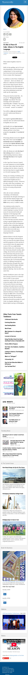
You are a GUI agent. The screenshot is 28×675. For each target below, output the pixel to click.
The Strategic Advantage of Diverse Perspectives (16, 414)
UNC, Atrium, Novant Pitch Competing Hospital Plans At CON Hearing (12, 454)
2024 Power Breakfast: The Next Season (11, 613)
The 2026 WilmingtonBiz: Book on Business (14, 581)
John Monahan (12, 416)
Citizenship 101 (9, 359)
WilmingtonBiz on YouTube (16, 655)
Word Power (8, 328)
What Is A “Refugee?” (11, 356)
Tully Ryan (11, 422)
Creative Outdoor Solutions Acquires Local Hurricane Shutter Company (14, 448)
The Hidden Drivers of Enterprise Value (14, 420)
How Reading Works (10, 325)
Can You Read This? (10, 366)
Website (5, 29)
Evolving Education (10, 322)
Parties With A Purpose (11, 344)
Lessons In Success (10, 336)
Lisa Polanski (11, 410)
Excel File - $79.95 (6, 598)
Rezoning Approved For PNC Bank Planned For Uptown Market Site (17, 442)
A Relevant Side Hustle (11, 319)
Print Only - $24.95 (6, 589)
